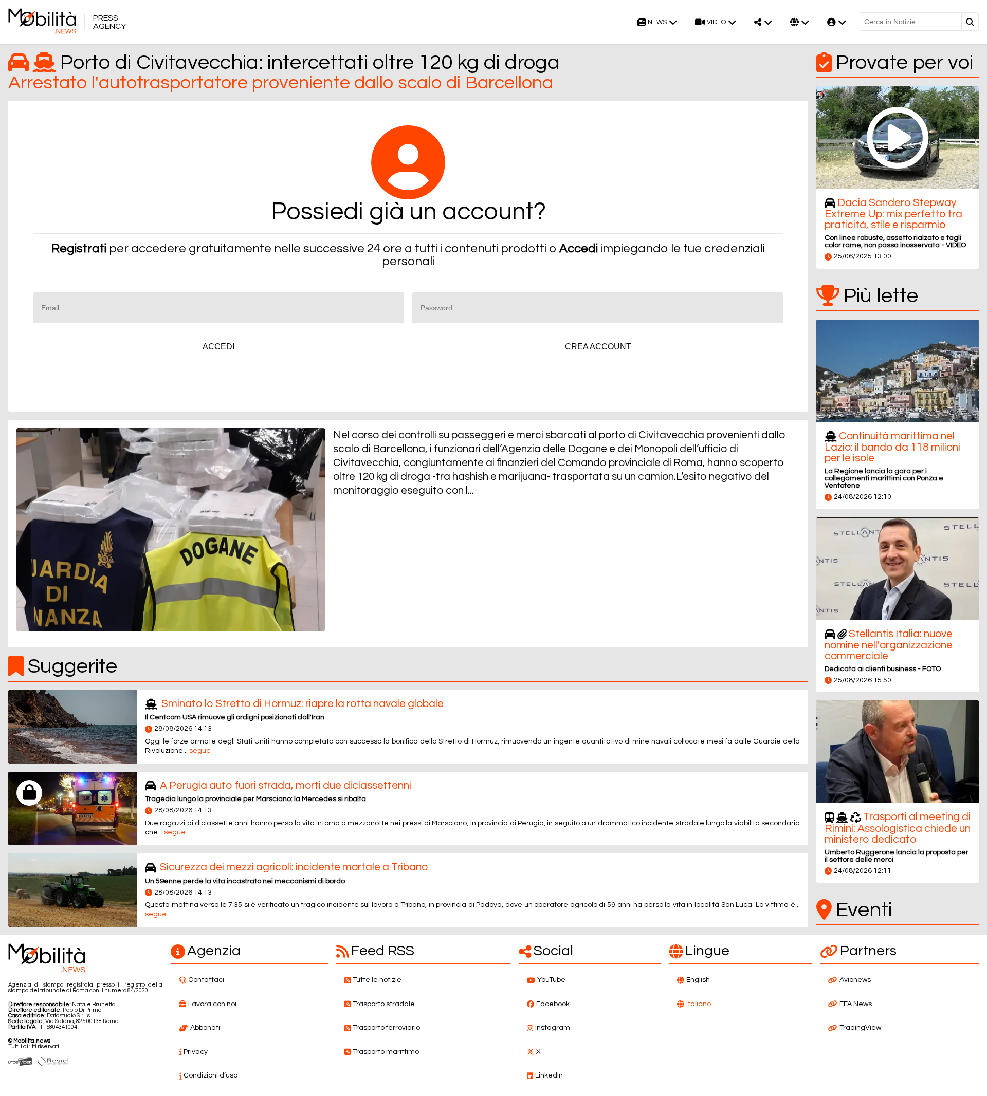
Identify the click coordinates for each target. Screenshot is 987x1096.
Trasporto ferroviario (386, 1027)
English (698, 979)
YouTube (551, 979)
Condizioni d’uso (210, 1075)
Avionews (855, 979)
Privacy (196, 1051)
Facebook (553, 1004)
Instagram (552, 1027)
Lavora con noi (212, 1004)
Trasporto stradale (384, 1004)
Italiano (698, 1004)
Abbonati (205, 1027)
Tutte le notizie (377, 979)
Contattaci (206, 979)
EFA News (855, 1004)
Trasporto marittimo (386, 1051)
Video (716, 22)
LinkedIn (549, 1075)
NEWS (657, 22)
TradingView (860, 1027)
